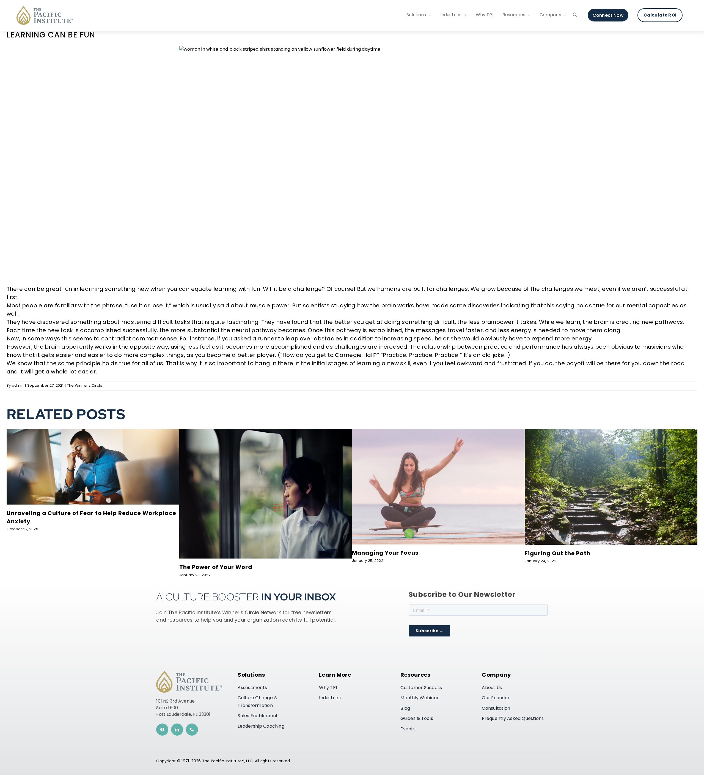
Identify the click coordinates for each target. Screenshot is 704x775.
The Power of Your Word (215, 567)
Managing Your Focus (385, 553)
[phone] (192, 729)
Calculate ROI (660, 15)
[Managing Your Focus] (438, 431)
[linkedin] (177, 729)
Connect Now (608, 15)
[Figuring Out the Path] (611, 431)
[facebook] (162, 729)
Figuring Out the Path (557, 554)
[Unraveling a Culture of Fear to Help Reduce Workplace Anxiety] (93, 431)
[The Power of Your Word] (265, 431)
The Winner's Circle (85, 386)
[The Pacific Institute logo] (44, 8)
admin (18, 386)
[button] (575, 16)
